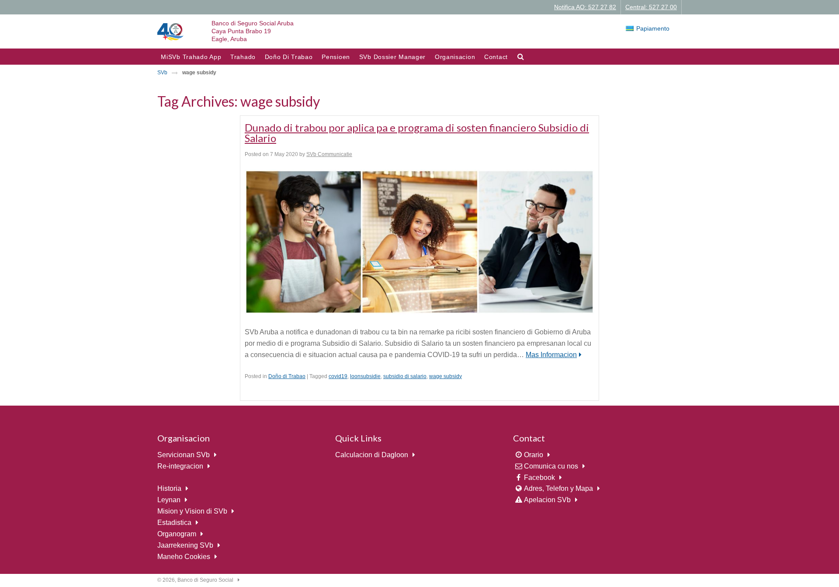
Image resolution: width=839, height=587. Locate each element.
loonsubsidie (365, 376)
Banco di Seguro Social (205, 580)
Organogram (176, 534)
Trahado (243, 56)
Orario (533, 454)
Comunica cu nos (551, 466)
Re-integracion (180, 466)
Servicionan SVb (183, 454)
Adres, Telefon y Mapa (558, 488)
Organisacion (455, 56)
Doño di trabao (289, 56)
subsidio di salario (404, 376)
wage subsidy (445, 376)
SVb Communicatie (329, 154)
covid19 (338, 376)
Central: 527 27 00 (651, 6)
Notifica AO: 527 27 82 (585, 6)
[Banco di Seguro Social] (170, 31)
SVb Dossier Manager (392, 56)
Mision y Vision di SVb (192, 511)
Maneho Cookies (183, 556)
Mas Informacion (551, 354)
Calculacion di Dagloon (371, 454)
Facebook (539, 477)
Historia (169, 488)
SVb (162, 72)
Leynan (168, 500)
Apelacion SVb (547, 500)
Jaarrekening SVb (185, 545)
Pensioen (336, 56)
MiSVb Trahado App (191, 56)
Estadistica (174, 522)
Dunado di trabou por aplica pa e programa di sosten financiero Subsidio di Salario (417, 132)
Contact (496, 56)
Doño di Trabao (286, 376)
